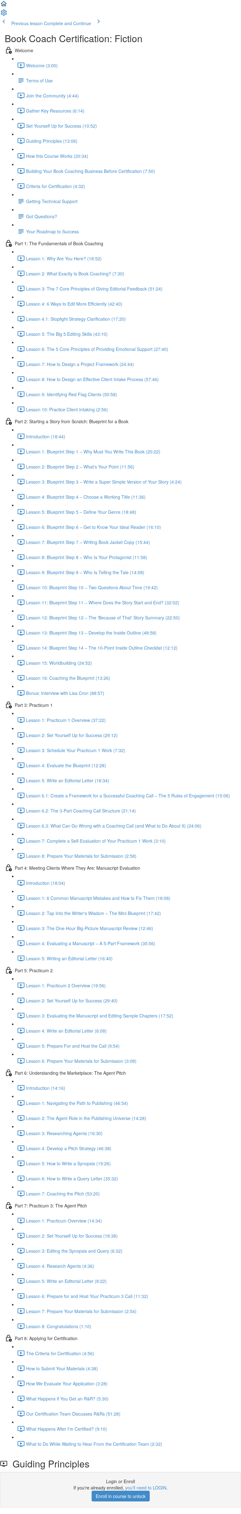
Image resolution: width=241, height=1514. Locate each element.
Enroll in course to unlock (121, 1496)
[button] (4, 6)
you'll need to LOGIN (145, 1487)
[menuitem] (4, 14)
